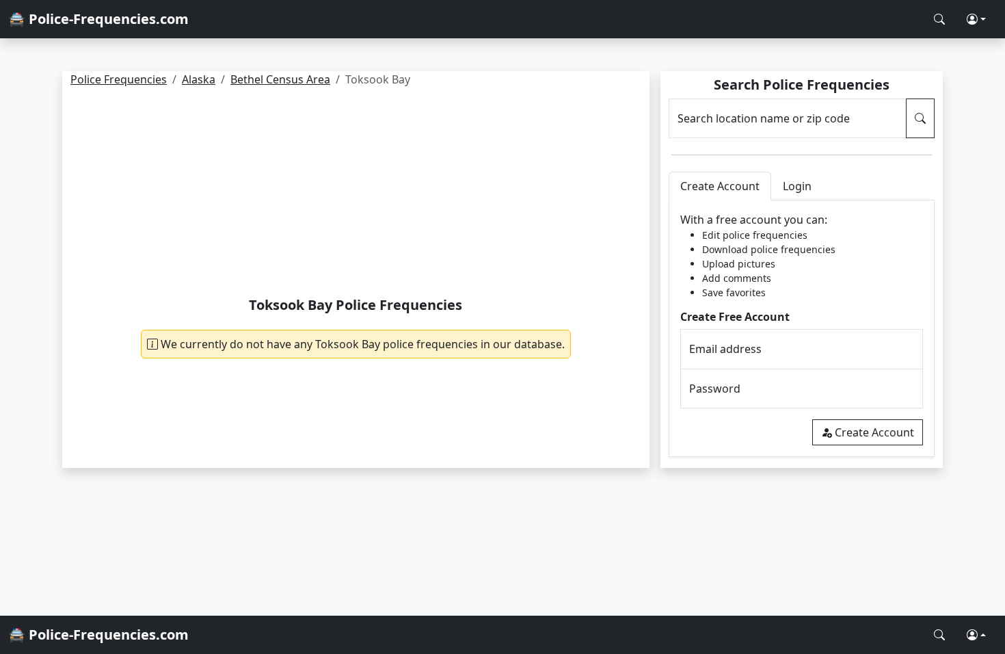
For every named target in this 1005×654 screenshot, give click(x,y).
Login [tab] (797, 186)
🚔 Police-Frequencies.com (98, 19)
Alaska (198, 79)
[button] (976, 19)
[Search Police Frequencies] (939, 19)
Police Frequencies (118, 79)
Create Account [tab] (720, 186)
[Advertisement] (355, 194)
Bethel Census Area (280, 79)
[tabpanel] (802, 328)
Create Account (874, 432)
